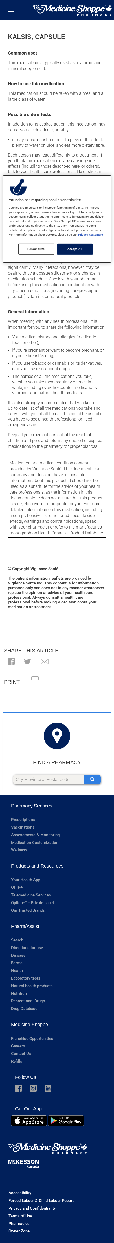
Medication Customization (34, 842)
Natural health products (32, 985)
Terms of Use (20, 1216)
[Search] (92, 779)
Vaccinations (22, 827)
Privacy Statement (90, 234)
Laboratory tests (25, 978)
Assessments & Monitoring (35, 835)
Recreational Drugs (28, 1001)
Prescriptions (23, 819)
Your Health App (25, 880)
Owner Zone (19, 1231)
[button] (11, 662)
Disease (18, 955)
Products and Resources (37, 866)
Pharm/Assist (25, 926)
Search (17, 940)
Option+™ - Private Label (32, 902)
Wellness (19, 850)
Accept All (74, 249)
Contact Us (21, 1053)
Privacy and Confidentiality (32, 1208)
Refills (16, 1061)
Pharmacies (19, 1223)
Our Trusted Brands (28, 910)
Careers (18, 1046)
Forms (17, 962)
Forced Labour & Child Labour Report (41, 1200)
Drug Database (24, 1008)
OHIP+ (17, 887)
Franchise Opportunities (32, 1038)
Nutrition (19, 993)
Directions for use (27, 947)
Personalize (36, 249)
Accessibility (19, 1193)
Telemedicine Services (31, 895)
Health (17, 970)
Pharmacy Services (31, 805)
